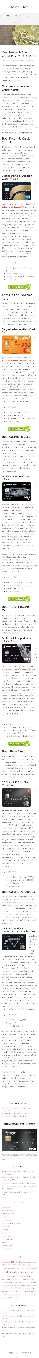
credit (34, 1267)
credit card (9, 1272)
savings (31, 1288)
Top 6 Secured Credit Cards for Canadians (16, 1113)
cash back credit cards (26, 1268)
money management (26, 1282)
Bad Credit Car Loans (9, 1210)
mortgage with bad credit (7, 1285)
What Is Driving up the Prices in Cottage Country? (18, 1177)
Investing (5, 1230)
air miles (4, 1262)
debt (26, 1276)
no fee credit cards (18, 1285)
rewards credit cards (14, 1288)
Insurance (5, 1226)
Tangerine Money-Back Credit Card (16, 360)
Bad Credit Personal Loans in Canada (14, 1111)
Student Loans (7, 1246)
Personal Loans (7, 1239)
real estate (34, 1285)
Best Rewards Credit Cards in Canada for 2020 (19, 54)
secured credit (5, 1291)
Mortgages (5, 1233)
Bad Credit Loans (8, 1214)
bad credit (15, 1262)
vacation (16, 1297)
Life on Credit (19, 7)
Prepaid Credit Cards (27, 1285)
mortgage (33, 1282)
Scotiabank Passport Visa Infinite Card (18, 669)
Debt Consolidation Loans (11, 1223)
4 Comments (30, 60)
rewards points (25, 1288)
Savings (4, 1242)
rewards (4, 1288)
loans (28, 1279)
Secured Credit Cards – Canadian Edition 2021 (18, 1171)
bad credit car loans (24, 1262)
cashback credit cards (16, 1268)
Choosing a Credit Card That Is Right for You (16, 1192)
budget (29, 1265)
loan (24, 1280)
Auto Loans (6, 1207)
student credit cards (19, 1295)
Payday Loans (7, 1236)
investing (20, 1279)
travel (28, 1295)
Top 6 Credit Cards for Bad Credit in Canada (17, 1108)
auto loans (8, 1262)
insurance (15, 1280)
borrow (25, 1265)
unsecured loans (9, 1298)
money (20, 1282)
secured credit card (14, 1291)
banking (21, 1265)
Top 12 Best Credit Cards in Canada (14, 1116)
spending (10, 1295)
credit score (20, 1276)
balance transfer (32, 1262)
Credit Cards (6, 1220)
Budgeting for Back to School (12, 1183)
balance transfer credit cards (10, 1265)
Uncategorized (7, 1249)
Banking (4, 1217)
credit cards (22, 1272)
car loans (9, 1268)
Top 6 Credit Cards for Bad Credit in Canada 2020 (19, 1186)
